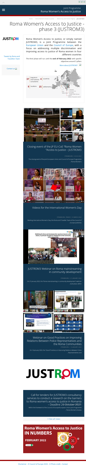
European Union (35, 45)
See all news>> (53, 419)
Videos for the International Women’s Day (57, 207)
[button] (43, 2)
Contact (65, 464)
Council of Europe (63, 45)
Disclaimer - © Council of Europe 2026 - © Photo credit (39, 464)
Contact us (11, 68)
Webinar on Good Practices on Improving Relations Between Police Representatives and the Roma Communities (54, 341)
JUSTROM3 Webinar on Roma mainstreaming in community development (55, 270)
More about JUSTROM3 (68, 65)
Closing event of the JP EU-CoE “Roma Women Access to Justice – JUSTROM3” (54, 148)
